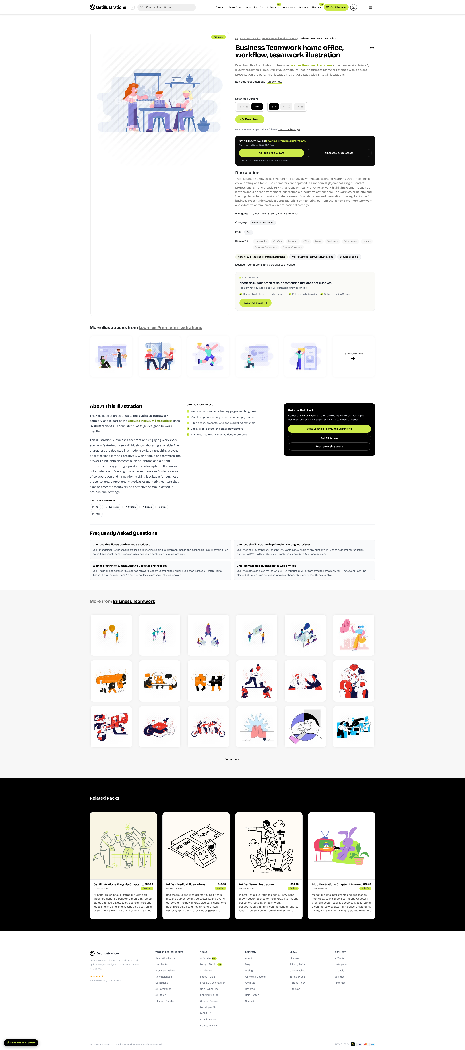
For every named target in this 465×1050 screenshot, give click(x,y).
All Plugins (206, 970)
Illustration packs (250, 38)
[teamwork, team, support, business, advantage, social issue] (256, 681)
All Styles (160, 995)
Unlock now (274, 81)
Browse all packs (349, 256)
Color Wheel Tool (209, 989)
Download (252, 119)
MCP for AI (206, 1013)
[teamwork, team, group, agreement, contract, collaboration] (305, 681)
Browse (220, 7)
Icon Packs (161, 964)
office (306, 241)
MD (285, 106)
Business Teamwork (262, 222)
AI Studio (317, 6)
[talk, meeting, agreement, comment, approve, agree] (159, 681)
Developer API (208, 1007)
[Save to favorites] (372, 49)
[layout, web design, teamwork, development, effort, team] (111, 727)
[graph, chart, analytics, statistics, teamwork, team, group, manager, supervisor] (256, 635)
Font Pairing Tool (209, 995)
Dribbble (339, 970)
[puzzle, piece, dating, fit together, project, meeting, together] (208, 681)
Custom (303, 7)
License (294, 958)
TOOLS (204, 952)
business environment (266, 247)
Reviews (250, 989)
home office (261, 241)
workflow (277, 241)
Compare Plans (209, 1025)
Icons (248, 7)
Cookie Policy (297, 970)
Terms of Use (297, 976)
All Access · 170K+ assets (339, 153)
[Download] (125, 649)
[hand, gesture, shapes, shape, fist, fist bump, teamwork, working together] (305, 727)
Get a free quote (253, 303)
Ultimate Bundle (164, 1001)
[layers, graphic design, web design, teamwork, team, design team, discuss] (159, 727)
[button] (353, 7)
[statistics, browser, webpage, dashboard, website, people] (256, 356)
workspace (332, 241)
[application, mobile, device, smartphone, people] (305, 356)
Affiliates (250, 982)
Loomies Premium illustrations (279, 38)
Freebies (259, 7)
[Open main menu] (370, 7)
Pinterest (340, 982)
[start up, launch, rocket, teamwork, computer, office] (208, 635)
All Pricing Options (255, 976)
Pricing (249, 970)
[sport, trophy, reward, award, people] (208, 356)
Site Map (295, 989)
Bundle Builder (208, 1019)
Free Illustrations (165, 970)
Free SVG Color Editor (212, 982)
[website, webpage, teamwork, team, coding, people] (111, 356)
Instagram (341, 964)
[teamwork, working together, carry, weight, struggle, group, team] (111, 681)
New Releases (163, 976)
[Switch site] (132, 7)
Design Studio (210, 964)
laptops (367, 241)
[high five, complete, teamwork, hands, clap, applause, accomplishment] (256, 727)
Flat (249, 232)
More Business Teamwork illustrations (312, 256)
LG (299, 106)
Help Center (252, 995)
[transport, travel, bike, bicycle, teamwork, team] (208, 727)
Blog (247, 964)
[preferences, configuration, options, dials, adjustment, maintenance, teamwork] (159, 635)
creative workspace (292, 247)
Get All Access (338, 7)
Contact (249, 1001)
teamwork (293, 241)
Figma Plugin (207, 976)
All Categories (163, 989)
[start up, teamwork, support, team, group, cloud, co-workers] (305, 635)
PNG (257, 106)
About (248, 958)
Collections (274, 6)
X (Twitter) (340, 958)
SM (274, 106)
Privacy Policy (298, 964)
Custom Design (209, 1001)
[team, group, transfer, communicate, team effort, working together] (353, 727)
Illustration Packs (165, 958)
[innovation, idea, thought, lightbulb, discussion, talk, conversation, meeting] (111, 635)
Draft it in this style (289, 129)
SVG (243, 106)
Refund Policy (298, 982)
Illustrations (234, 7)
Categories (289, 7)
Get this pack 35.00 (271, 152)
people (318, 241)
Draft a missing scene (329, 446)
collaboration (350, 241)
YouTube (340, 976)
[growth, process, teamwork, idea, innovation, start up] (353, 681)
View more (232, 759)
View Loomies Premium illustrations (329, 428)
